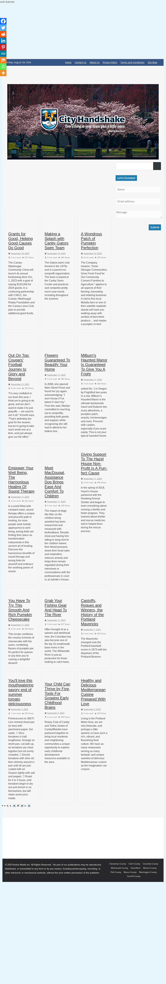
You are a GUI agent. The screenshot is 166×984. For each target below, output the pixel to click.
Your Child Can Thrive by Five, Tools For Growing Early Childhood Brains (57, 695)
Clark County (134, 863)
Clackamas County (117, 863)
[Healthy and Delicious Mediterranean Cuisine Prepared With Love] (94, 673)
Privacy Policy (110, 62)
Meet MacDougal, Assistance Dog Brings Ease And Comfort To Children (55, 482)
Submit (154, 227)
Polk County (116, 872)
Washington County (148, 872)
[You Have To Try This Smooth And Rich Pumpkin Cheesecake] (21, 591)
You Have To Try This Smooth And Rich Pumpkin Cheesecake (20, 609)
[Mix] (3, 60)
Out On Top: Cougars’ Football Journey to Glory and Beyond (18, 367)
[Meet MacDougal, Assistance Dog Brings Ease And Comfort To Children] (57, 453)
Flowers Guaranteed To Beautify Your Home (57, 362)
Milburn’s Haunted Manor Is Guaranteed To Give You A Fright (94, 364)
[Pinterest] (3, 47)
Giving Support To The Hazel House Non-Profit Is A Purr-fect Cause (94, 463)
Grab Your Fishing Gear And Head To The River (56, 607)
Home (68, 62)
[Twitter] (3, 27)
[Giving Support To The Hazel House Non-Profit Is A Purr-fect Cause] (94, 447)
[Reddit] (3, 34)
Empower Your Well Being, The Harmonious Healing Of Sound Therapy (21, 479)
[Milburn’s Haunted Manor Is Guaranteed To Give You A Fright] (94, 341)
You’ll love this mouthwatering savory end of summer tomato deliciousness (20, 692)
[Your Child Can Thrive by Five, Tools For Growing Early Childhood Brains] (57, 675)
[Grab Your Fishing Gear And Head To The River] (57, 591)
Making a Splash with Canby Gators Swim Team (56, 241)
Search (157, 166)
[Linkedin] (3, 40)
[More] (3, 73)
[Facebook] (3, 21)
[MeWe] (3, 53)
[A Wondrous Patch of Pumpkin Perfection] (94, 219)
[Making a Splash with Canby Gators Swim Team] (57, 219)
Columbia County (150, 863)
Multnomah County (119, 868)
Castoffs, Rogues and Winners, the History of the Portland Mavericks (92, 612)
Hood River (136, 868)
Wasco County (130, 872)
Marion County (149, 868)
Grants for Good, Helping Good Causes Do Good (20, 241)
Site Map (152, 62)
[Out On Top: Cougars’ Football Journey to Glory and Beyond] (21, 341)
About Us (95, 62)
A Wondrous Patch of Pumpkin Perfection (91, 241)
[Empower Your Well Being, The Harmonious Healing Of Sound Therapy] (21, 453)
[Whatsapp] (3, 66)
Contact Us (80, 62)
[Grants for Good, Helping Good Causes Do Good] (21, 219)
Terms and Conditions (132, 62)
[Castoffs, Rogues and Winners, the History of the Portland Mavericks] (94, 591)
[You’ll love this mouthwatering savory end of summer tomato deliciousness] (21, 673)
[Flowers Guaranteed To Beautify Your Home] (57, 341)
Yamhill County (133, 876)
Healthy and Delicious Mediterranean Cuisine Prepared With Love (93, 692)
